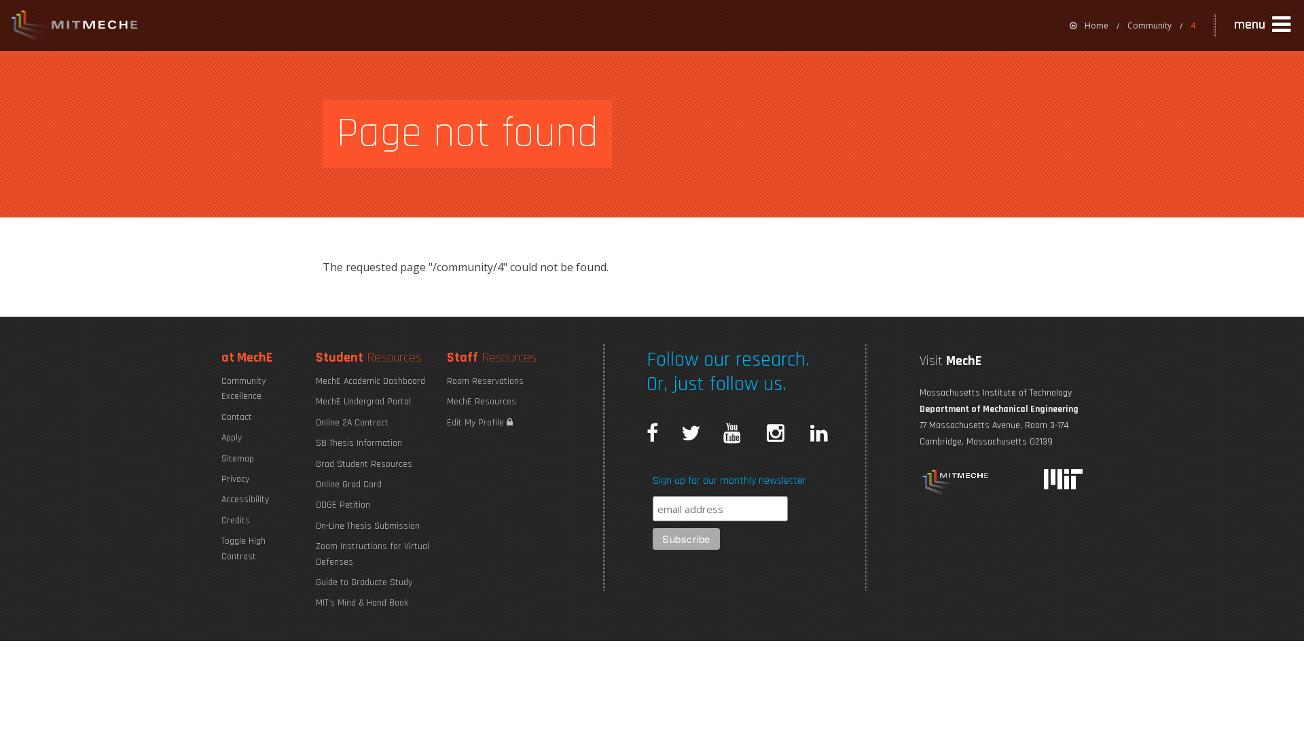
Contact (236, 417)
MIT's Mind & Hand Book (362, 603)
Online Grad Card (349, 484)
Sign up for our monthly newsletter (729, 481)
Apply (231, 438)
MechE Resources (481, 402)
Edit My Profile (477, 423)
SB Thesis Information (359, 443)
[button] (1264, 25)
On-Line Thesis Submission (368, 526)
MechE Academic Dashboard (370, 381)
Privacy (235, 479)
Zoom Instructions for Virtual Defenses (372, 553)
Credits (235, 520)
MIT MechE (74, 27)
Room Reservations (485, 381)
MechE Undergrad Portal (363, 402)
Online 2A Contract (352, 423)
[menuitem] (1089, 25)
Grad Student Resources (364, 464)
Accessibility (245, 499)
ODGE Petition (343, 505)
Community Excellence (243, 388)
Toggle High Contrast (243, 548)
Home (1096, 25)
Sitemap (237, 459)
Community (1149, 25)
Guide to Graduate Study (364, 582)
